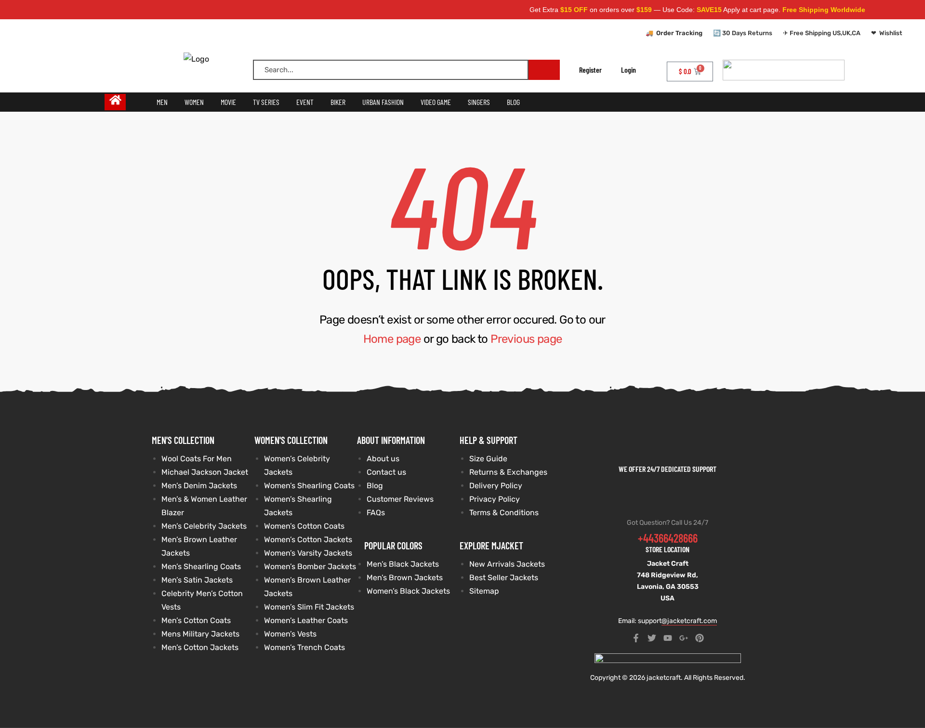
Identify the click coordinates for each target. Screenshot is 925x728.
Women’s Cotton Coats (304, 526)
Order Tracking (679, 33)
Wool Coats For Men (196, 458)
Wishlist (890, 33)
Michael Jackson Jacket (204, 472)
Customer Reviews (400, 499)
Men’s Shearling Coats (201, 566)
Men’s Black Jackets (403, 564)
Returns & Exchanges (508, 472)
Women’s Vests (290, 633)
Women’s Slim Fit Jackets (309, 606)
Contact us (386, 472)
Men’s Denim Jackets (199, 485)
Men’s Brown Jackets (405, 577)
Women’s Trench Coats (304, 647)
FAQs (376, 512)
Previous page (526, 339)
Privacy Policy (494, 499)
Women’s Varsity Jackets (308, 553)
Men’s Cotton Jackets (199, 647)
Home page (392, 339)
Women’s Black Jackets (408, 591)
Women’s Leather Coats (306, 620)
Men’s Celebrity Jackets (204, 526)
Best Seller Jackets (503, 577)
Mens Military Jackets (200, 633)
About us (383, 458)
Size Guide (488, 458)
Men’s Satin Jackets (197, 580)
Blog (375, 485)
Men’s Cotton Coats (196, 620)
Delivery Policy (495, 485)
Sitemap (484, 591)
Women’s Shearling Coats (309, 485)
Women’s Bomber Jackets (310, 566)
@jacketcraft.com (689, 621)
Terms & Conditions (504, 512)
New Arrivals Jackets (507, 564)
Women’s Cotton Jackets (308, 539)
